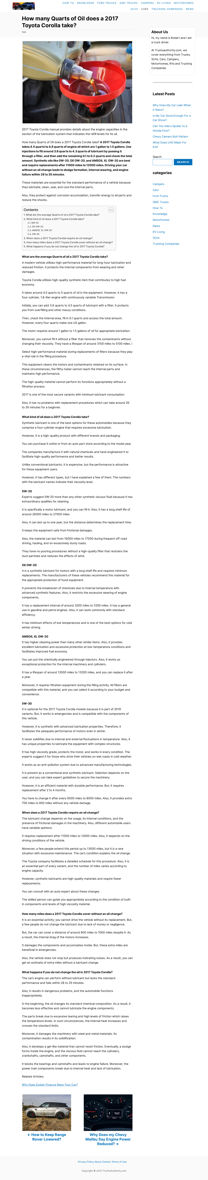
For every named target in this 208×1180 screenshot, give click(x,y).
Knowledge (160, 214)
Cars (24, 32)
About (98, 1161)
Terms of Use (119, 1161)
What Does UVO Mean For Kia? (169, 144)
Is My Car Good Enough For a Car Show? (172, 118)
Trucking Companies (166, 243)
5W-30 (35, 234)
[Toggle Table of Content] (109, 210)
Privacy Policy (86, 1161)
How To (158, 208)
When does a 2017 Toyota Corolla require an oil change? (59, 238)
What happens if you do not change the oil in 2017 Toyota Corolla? (65, 246)
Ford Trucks (160, 196)
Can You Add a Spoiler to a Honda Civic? (170, 128)
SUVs (156, 237)
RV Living (159, 231)
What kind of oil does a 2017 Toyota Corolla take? (55, 219)
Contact (106, 1161)
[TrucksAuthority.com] (30, 6)
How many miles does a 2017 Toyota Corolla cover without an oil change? (69, 242)
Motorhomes (161, 219)
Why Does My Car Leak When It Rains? (172, 107)
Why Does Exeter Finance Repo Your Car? (50, 1084)
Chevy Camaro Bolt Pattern (170, 136)
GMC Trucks (161, 202)
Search (157, 156)
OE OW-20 (37, 226)
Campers (158, 184)
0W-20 (35, 222)
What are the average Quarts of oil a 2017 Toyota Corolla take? (63, 214)
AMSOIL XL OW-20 (42, 230)
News (156, 226)
